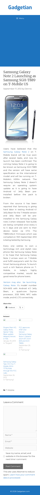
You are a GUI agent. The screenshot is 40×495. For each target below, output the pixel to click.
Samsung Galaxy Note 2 (16, 152)
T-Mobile (10, 390)
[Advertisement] (20, 43)
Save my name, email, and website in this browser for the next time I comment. (20, 456)
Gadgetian (20, 7)
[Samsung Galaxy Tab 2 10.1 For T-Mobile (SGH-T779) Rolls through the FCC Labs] (10, 357)
